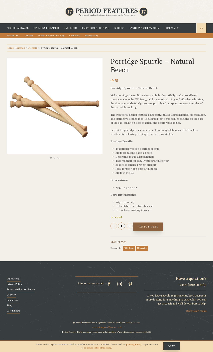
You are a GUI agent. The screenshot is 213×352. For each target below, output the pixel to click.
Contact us (74, 35)
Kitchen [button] (119, 28)
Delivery (28, 35)
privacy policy (133, 344)
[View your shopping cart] (201, 28)
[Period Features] (106, 11)
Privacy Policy (91, 35)
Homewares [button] (171, 28)
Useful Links (13, 310)
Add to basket (148, 226)
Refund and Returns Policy (51, 35)
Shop (9, 305)
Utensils (32, 48)
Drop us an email (196, 311)
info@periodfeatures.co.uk (109, 327)
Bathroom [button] (70, 28)
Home (10, 48)
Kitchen (20, 48)
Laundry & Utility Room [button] (144, 28)
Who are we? (13, 35)
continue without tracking (97, 348)
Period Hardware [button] (17, 28)
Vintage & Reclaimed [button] (46, 28)
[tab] (51, 158)
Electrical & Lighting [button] (95, 28)
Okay (171, 346)
